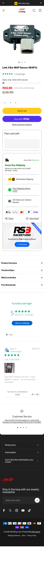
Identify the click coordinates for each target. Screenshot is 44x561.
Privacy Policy (31, 535)
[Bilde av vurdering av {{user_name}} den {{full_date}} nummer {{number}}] (9, 368)
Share (11, 218)
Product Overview (9, 263)
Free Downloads (8, 285)
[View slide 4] (26, 427)
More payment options (22, 124)
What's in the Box (8, 277)
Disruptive (36, 532)
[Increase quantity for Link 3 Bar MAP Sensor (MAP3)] (15, 103)
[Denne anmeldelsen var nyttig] (32, 394)
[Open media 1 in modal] (22, 39)
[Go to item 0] (19, 62)
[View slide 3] (23, 427)
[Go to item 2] (22, 62)
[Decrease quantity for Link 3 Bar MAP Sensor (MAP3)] (5, 103)
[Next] (40, 3)
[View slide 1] (17, 427)
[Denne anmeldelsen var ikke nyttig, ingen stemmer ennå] (37, 394)
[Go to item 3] (24, 62)
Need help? (34, 218)
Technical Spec (8, 270)
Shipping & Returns (14, 535)
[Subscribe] (37, 500)
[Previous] (3, 3)
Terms (24, 535)
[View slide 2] (20, 427)
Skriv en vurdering (22, 323)
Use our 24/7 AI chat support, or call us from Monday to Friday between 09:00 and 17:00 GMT (22, 421)
